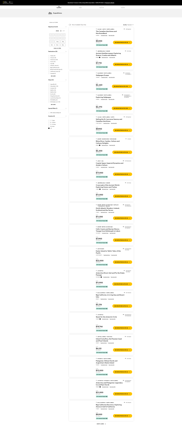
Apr (52, 38)
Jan (52, 34)
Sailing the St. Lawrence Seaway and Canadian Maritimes (109, 120)
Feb (57, 34)
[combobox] (130, 25)
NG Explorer (128, 29)
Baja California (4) (54, 67)
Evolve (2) (52, 94)
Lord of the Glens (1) (55, 98)
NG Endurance (128, 206)
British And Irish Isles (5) (56, 69)
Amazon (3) (53, 57)
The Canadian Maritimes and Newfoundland (106, 32)
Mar (63, 34)
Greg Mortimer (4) (55, 96)
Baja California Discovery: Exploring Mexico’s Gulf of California (109, 406)
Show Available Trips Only (79, 25)
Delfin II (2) (53, 90)
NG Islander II (128, 74)
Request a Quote (109, 2)
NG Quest (129, 336)
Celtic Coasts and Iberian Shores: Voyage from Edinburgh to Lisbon (108, 230)
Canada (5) (53, 73)
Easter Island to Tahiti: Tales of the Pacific (108, 252)
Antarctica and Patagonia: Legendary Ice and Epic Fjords (109, 384)
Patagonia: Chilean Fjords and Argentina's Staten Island (106, 362)
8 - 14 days (53, 122)
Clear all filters (53, 22)
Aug (57, 41)
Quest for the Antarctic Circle (106, 317)
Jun (63, 38)
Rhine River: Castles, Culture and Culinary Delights (108, 142)
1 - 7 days (52, 120)
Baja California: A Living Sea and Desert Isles (110, 296)
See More (53, 76)
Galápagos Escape (102, 75)
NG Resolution (128, 161)
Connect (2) (53, 88)
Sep (63, 41)
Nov (57, 45)
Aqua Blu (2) (53, 84)
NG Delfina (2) (53, 100)
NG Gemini (127, 73)
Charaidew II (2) (54, 86)
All (51, 128)
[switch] (70, 24)
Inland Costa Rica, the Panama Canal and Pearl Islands (109, 340)
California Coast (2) (55, 71)
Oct (52, 45)
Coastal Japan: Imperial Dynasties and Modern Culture (109, 164)
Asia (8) (52, 63)
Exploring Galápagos (103, 97)
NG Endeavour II (127, 96)
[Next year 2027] (61, 31)
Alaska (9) (52, 55)
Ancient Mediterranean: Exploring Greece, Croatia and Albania (108, 54)
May (57, 38)
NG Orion (129, 51)
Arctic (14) (52, 61)
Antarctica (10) (54, 59)
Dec (63, 45)
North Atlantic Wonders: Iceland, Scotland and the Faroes (108, 209)
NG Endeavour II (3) (55, 102)
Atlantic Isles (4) (54, 65)
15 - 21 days (53, 124)
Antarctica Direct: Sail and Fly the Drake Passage (110, 274)
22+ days (52, 126)
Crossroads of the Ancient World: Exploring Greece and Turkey (108, 186)
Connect (129, 139)
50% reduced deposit (55, 112)
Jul (52, 41)
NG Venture (128, 292)
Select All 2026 (57, 48)
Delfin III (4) (53, 92)
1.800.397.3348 (99, 2)
